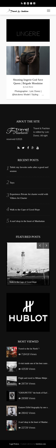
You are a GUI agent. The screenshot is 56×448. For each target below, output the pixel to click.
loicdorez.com (41, 444)
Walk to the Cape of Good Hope (25, 209)
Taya (12, 182)
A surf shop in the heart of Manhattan (27, 221)
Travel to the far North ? (28, 349)
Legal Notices (14, 444)
